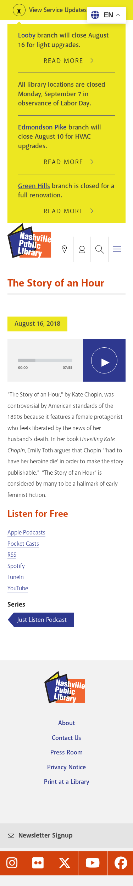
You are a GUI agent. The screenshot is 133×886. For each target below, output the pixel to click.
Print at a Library (66, 782)
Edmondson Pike (42, 127)
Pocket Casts (23, 544)
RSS (11, 554)
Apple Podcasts (26, 532)
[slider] (45, 360)
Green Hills (34, 186)
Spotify (16, 566)
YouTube (17, 588)
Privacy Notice (66, 767)
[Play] (104, 360)
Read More (67, 61)
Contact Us (66, 738)
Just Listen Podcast (42, 620)
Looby (26, 35)
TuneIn (15, 577)
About (66, 723)
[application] (66, 360)
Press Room (66, 752)
